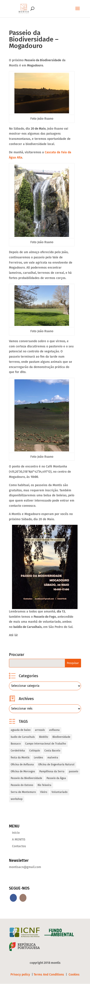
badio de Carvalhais (23, 736)
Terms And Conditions (49, 974)
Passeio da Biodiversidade (26, 778)
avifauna (54, 729)
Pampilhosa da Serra (51, 771)
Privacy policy (20, 974)
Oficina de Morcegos (23, 771)
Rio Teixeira (44, 785)
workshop (16, 799)
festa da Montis (20, 757)
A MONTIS (18, 839)
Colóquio (34, 750)
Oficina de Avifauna (22, 764)
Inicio (16, 833)
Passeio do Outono (22, 785)
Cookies (74, 974)
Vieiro (43, 792)
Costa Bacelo (52, 750)
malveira (52, 757)
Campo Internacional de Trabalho (45, 743)
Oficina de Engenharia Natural (56, 764)
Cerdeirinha (18, 750)
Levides (38, 757)
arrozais (40, 729)
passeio (73, 771)
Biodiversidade (61, 736)
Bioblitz (43, 736)
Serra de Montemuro (23, 792)
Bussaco (16, 743)
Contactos (19, 846)
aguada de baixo (21, 729)
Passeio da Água (56, 778)
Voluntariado (60, 792)
